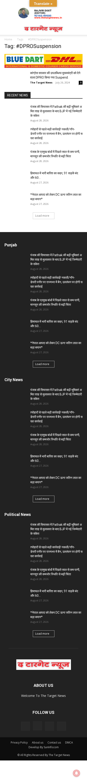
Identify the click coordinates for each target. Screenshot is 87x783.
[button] (7, 29)
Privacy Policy (19, 742)
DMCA (69, 742)
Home (8, 39)
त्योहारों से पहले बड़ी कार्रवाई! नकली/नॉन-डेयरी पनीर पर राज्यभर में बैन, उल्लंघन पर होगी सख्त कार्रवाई (56, 133)
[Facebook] (25, 726)
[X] (49, 726)
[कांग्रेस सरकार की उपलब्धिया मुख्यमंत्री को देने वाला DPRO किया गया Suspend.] (15, 78)
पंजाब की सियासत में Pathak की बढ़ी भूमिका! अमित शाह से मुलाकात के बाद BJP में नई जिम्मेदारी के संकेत (56, 111)
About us (37, 742)
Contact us (54, 742)
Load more (42, 216)
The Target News (41, 82)
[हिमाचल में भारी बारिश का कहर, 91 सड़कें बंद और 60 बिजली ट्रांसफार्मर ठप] (15, 179)
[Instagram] (37, 725)
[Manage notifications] (76, 773)
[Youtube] (61, 726)
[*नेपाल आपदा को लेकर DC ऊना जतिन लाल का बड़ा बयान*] (15, 200)
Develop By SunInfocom (44, 747)
